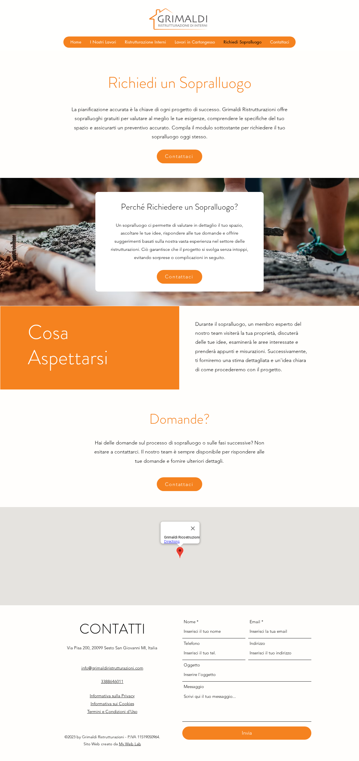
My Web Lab (130, 743)
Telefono (192, 643)
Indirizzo (257, 643)
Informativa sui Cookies (112, 703)
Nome (189, 622)
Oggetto (192, 665)
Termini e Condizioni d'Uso (112, 711)
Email (255, 622)
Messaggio (194, 686)
